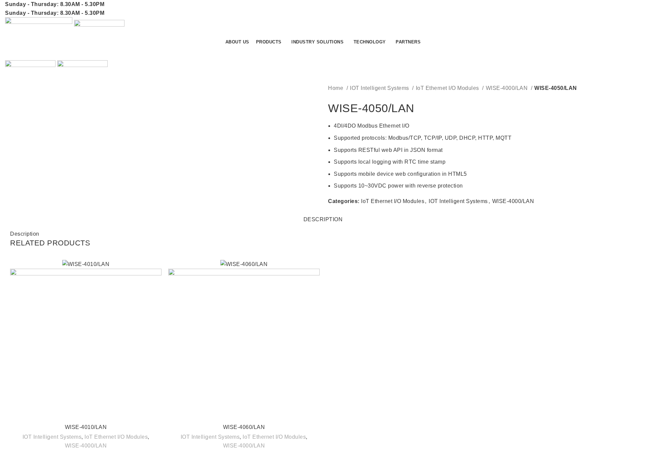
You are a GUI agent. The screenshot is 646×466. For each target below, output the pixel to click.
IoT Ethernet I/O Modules (448, 88)
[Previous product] (331, 97)
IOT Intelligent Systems (380, 88)
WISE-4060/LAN (244, 427)
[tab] (323, 216)
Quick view (156, 270)
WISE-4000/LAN (507, 88)
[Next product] (345, 97)
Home (336, 88)
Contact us (615, 53)
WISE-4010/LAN (86, 427)
